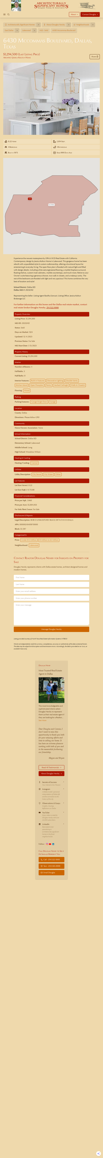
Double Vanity (72, 380)
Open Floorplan (36, 385)
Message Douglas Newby (51, 629)
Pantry (48, 385)
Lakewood (34, 545)
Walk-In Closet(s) (78, 385)
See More (42, 720)
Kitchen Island (21, 385)
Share (93, 56)
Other (58, 474)
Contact (89, 14)
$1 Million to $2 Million (48, 540)
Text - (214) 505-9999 (51, 866)
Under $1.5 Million (29, 540)
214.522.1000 (52, 307)
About (73, 14)
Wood (26, 390)
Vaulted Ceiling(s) (61, 385)
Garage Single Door (39, 402)
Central (34, 463)
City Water (48, 474)
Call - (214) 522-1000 (51, 859)
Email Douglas (49, 872)
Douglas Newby (44, 665)
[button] (51, 205)
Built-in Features (37, 380)
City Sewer (37, 474)
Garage (53, 402)
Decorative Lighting (55, 380)
